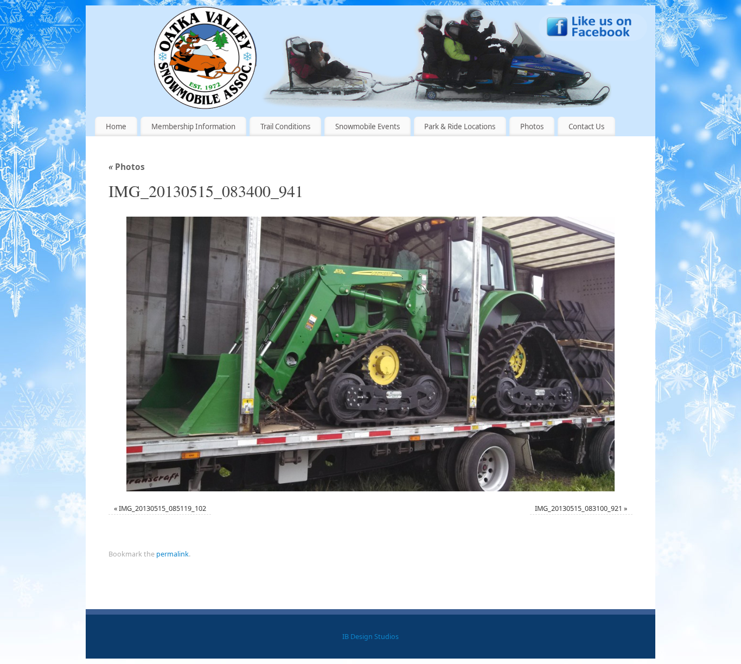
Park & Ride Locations (459, 126)
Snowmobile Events (367, 126)
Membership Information (193, 126)
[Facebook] (593, 29)
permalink (172, 554)
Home (116, 126)
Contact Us (586, 126)
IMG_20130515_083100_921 (578, 508)
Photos (532, 126)
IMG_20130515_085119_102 (162, 508)
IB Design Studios (370, 636)
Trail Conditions (285, 126)
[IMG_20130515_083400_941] (370, 354)
